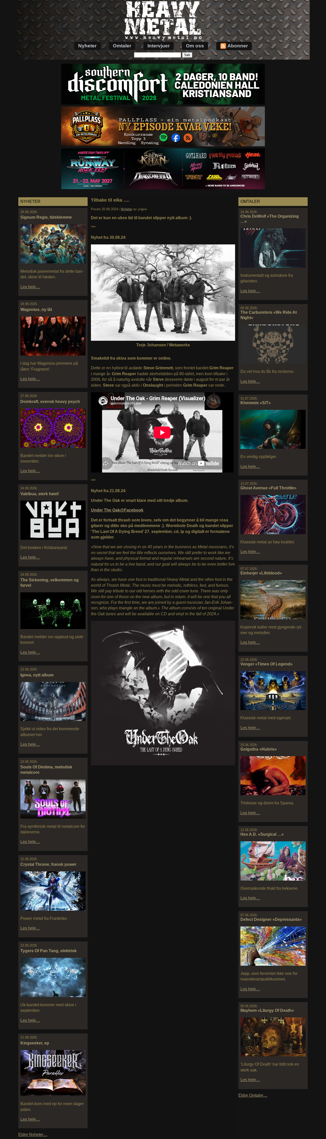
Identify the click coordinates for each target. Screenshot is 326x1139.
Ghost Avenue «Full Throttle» (268, 488)
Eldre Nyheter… (32, 1134)
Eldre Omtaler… (252, 1095)
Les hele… (30, 287)
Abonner (237, 45)
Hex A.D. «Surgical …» (262, 834)
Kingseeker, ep (34, 1043)
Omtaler (122, 45)
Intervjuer (158, 45)
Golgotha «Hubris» (258, 749)
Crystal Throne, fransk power (48, 864)
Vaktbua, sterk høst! (39, 494)
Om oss (195, 45)
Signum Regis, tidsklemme (46, 217)
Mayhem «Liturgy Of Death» (267, 1010)
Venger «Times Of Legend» (266, 664)
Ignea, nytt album (36, 675)
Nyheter (87, 45)
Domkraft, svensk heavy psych (50, 401)
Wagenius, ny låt (36, 309)
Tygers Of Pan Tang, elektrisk (48, 951)
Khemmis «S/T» (255, 403)
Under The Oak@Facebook (117, 510)
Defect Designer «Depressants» (271, 919)
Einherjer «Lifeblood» (261, 573)
